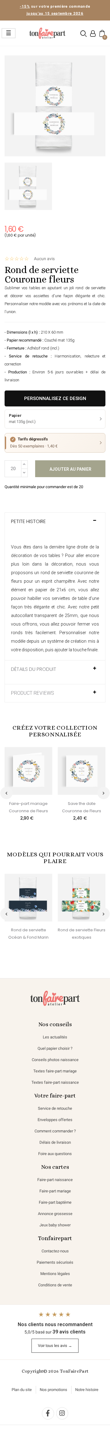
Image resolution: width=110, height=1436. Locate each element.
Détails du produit (33, 669)
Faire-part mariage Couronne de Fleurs (28, 807)
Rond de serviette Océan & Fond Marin (28, 933)
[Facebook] (48, 1413)
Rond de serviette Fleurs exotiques (81, 933)
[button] (83, 33)
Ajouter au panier (70, 469)
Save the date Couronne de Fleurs (81, 807)
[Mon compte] (93, 33)
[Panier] (101, 33)
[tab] (55, 525)
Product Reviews (32, 693)
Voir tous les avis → (55, 1345)
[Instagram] (62, 1413)
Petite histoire (28, 521)
